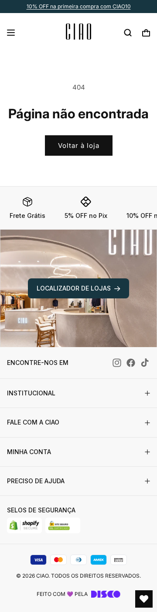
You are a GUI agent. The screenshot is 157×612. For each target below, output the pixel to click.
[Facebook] (131, 363)
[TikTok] (145, 363)
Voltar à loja (78, 145)
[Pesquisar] (128, 33)
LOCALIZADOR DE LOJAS (74, 288)
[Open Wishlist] (144, 599)
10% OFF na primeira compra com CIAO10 (79, 6)
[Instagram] (117, 363)
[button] (11, 33)
